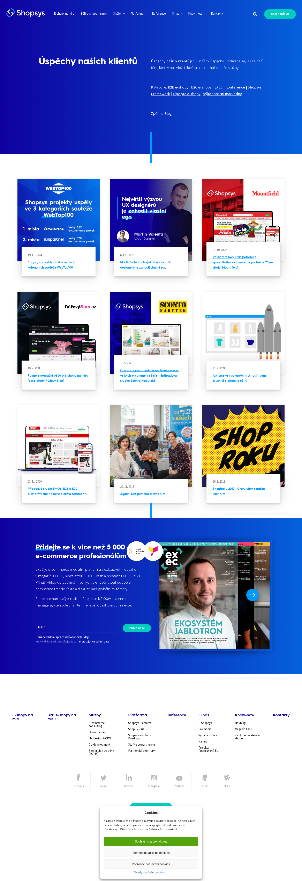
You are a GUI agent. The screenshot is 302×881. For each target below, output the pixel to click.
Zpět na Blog (161, 113)
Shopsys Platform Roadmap (139, 736)
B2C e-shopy (201, 87)
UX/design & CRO (100, 738)
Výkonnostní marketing (222, 93)
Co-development (99, 744)
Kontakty (217, 13)
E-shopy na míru (64, 13)
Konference (235, 87)
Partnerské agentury (141, 751)
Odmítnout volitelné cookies (151, 852)
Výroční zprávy (207, 735)
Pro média (204, 729)
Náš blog (240, 723)
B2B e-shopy (178, 87)
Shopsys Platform (139, 723)
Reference (159, 13)
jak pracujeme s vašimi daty (93, 641)
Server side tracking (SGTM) (101, 752)
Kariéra (202, 741)
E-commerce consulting (97, 724)
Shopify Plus (136, 729)
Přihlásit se (137, 628)
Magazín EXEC (244, 729)
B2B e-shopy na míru (94, 13)
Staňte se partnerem (141, 744)
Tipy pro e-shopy (187, 93)
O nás (175, 13)
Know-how (195, 13)
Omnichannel (97, 732)
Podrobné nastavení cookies (151, 864)
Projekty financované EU (208, 749)
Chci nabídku (280, 14)
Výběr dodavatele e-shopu (247, 736)
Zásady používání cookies (149, 872)
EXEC (218, 87)
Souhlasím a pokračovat (151, 841)
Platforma (136, 13)
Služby (117, 13)
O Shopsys (205, 723)
